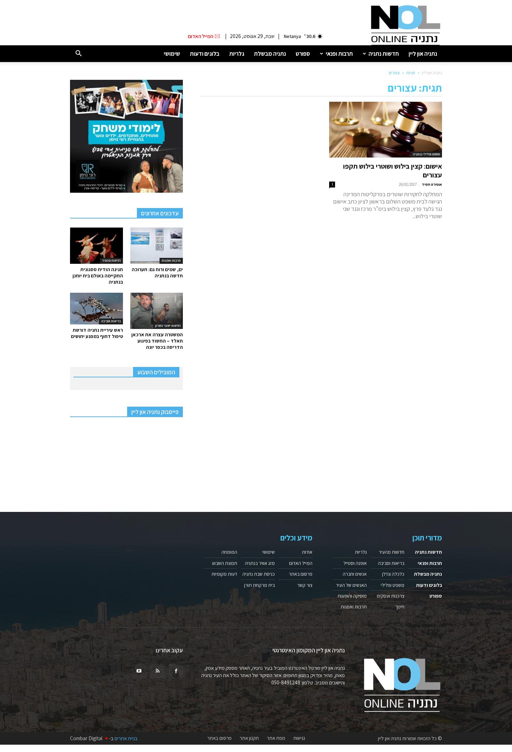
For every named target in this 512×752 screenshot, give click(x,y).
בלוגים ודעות (204, 53)
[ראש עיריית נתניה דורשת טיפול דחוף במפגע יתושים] (96, 308)
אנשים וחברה (355, 574)
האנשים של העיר (351, 585)
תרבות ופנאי (339, 53)
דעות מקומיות (224, 574)
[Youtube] (139, 671)
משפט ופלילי (392, 585)
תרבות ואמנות (171, 260)
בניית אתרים (126, 738)
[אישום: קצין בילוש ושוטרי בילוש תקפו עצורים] (385, 130)
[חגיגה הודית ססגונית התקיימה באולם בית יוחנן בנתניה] (96, 246)
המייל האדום (300, 563)
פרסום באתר (300, 574)
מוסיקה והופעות (352, 596)
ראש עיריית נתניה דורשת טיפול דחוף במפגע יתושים (97, 333)
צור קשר (304, 585)
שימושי (172, 53)
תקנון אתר (249, 738)
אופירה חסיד (432, 184)
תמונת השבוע (224, 563)
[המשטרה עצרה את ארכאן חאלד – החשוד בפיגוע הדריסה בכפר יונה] (156, 311)
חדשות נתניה (384, 53)
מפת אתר (276, 738)
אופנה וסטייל (355, 563)
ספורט (303, 53)
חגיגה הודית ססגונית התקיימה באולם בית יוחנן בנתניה (97, 275)
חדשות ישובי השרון (168, 325)
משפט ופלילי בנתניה (426, 154)
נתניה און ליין (423, 53)
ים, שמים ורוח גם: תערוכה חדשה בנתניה (157, 272)
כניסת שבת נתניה (258, 574)
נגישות (299, 738)
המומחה (229, 552)
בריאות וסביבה (111, 321)
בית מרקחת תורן (259, 585)
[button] (78, 54)
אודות (307, 552)
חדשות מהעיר (111, 260)
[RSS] (157, 671)
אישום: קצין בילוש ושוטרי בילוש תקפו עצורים (392, 170)
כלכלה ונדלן (393, 574)
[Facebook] (176, 671)
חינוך (399, 607)
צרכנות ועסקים (390, 596)
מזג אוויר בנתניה (260, 563)
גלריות (236, 53)
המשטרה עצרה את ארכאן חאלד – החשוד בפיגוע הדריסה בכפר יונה (157, 340)
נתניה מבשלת (270, 53)
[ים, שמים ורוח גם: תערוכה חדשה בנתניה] (156, 246)
